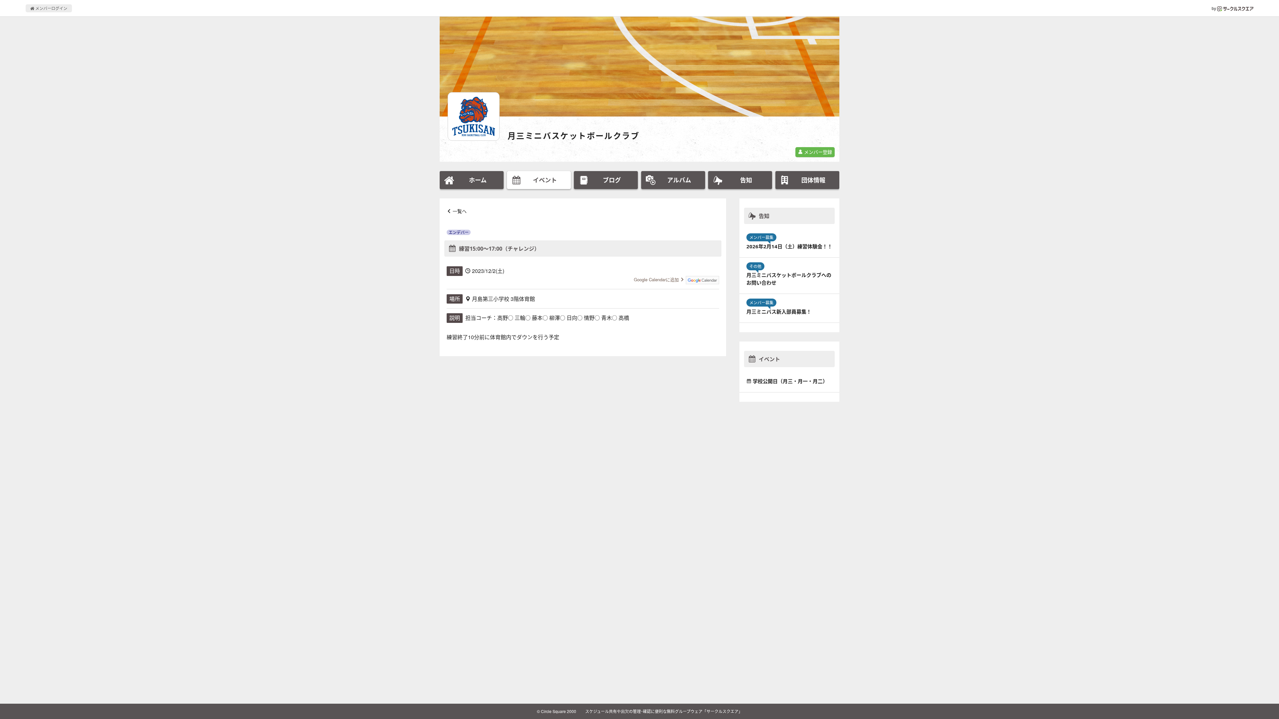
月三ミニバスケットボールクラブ (574, 135)
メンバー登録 (817, 151)
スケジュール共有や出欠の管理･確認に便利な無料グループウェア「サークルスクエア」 (663, 711)
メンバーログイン (50, 8)
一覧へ (460, 211)
